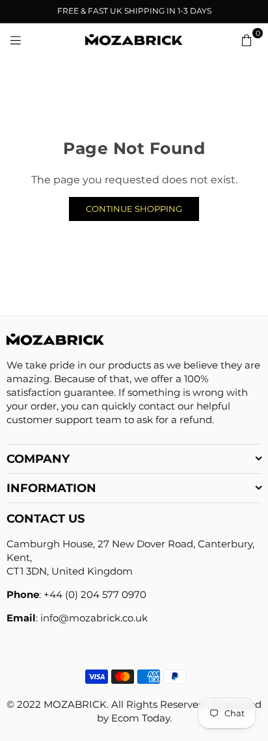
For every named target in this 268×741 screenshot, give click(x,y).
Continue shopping (134, 208)
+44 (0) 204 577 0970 (95, 594)
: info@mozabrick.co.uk (92, 618)
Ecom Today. (141, 718)
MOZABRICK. (76, 704)
